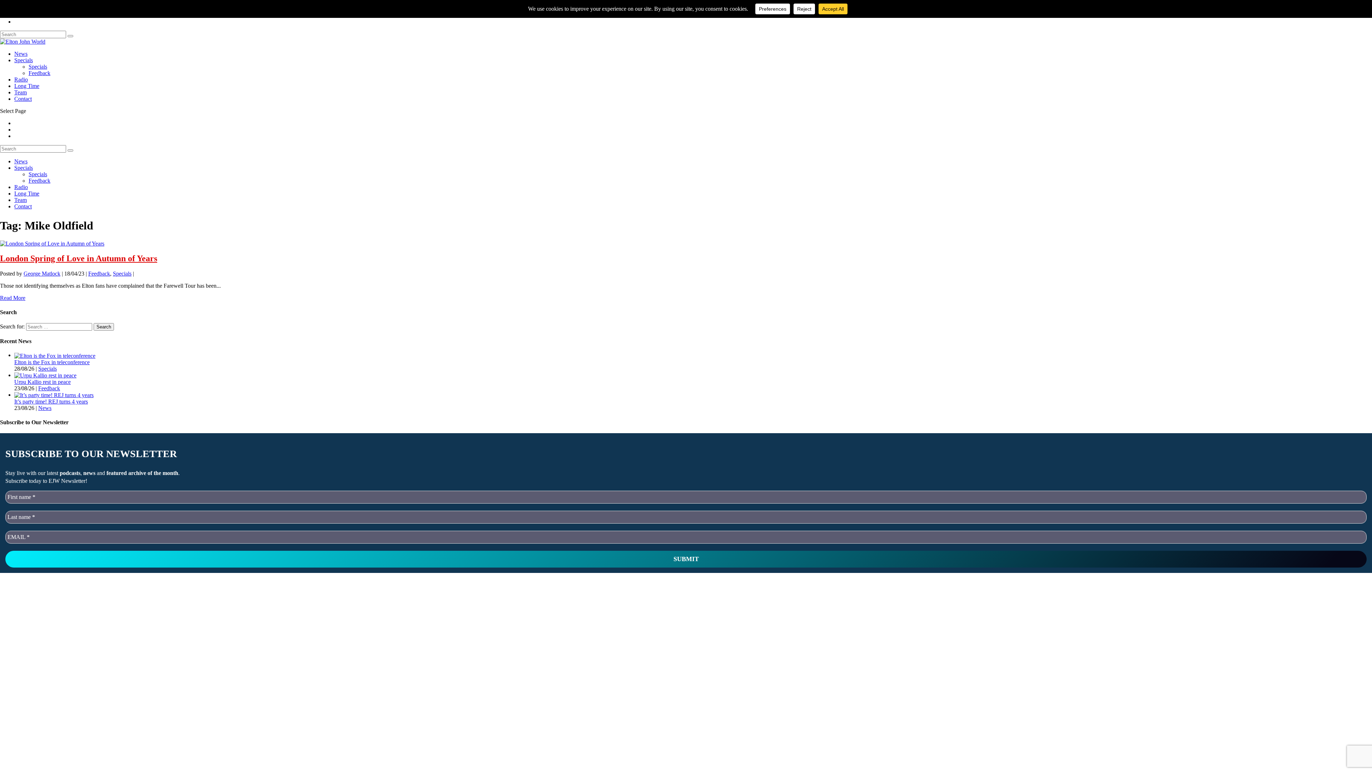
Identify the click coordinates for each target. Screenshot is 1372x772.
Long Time (26, 86)
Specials (23, 60)
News (21, 54)
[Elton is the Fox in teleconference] (54, 355)
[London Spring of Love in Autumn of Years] (52, 243)
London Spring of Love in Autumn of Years (78, 258)
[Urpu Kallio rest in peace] (45, 375)
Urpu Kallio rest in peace (42, 382)
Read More (12, 298)
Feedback (39, 73)
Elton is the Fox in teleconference (52, 362)
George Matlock (42, 274)
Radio (21, 79)
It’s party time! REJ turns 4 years (51, 402)
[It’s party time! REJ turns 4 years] (54, 395)
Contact (23, 99)
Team (20, 92)
